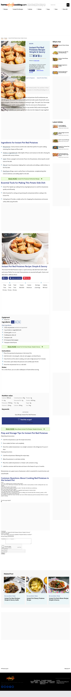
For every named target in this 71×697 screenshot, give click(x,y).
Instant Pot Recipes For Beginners (27, 77)
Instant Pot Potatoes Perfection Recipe (28, 179)
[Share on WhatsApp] (41, 56)
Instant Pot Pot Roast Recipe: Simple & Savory (28, 347)
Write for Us (42, 683)
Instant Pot (15, 77)
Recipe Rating (4, 536)
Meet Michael (37, 680)
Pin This (27, 278)
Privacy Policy (43, 681)
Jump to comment (16, 278)
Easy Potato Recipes (6, 77)
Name (2, 550)
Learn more (11, 92)
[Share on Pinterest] (39, 56)
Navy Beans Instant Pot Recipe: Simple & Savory (28, 429)
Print (33, 70)
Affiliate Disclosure (44, 682)
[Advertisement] (35, 23)
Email (2, 551)
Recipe (5, 38)
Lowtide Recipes (51, 681)
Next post (67, 668)
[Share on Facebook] (34, 56)
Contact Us (52, 682)
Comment (3, 538)
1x (13, 322)
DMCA (36, 682)
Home (2, 38)
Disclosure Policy (34, 681)
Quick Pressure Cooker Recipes (9, 81)
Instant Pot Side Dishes (42, 77)
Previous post (5, 668)
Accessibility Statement (46, 680)
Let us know (23, 422)
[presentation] (3, 590)
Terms (32, 682)
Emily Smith (36, 60)
